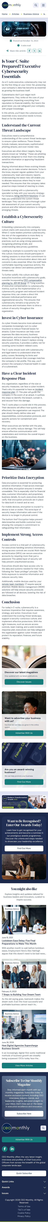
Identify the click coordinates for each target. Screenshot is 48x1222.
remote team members (13, 584)
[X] (34, 51)
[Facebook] (29, 51)
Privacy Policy (24, 1216)
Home (4, 14)
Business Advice (31, 14)
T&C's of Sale (24, 1209)
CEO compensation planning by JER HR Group (22, 281)
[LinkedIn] (39, 51)
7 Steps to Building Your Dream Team (21, 994)
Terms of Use (24, 1206)
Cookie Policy (24, 1213)
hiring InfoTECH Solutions (26, 196)
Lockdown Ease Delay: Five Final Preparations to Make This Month (19, 942)
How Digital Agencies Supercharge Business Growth (20, 1047)
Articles (15, 14)
